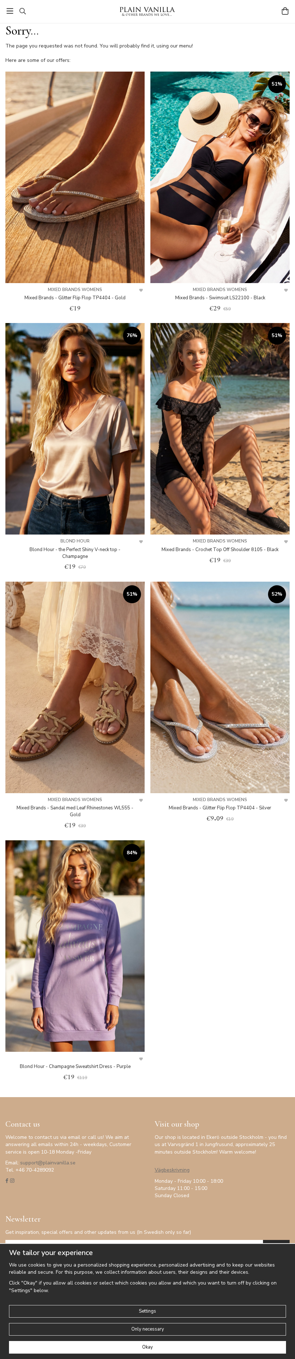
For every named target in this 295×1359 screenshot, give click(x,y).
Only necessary (147, 1329)
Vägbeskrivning (172, 1170)
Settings (147, 1311)
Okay (147, 1347)
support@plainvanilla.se (48, 1162)
